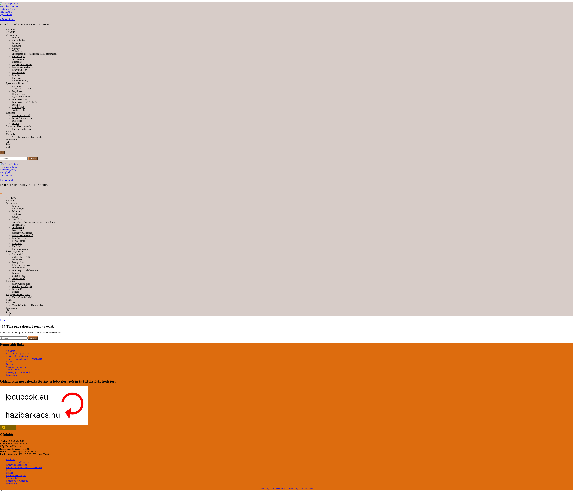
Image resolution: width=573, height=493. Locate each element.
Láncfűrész (17, 75)
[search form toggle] (2, 152)
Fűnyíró (15, 37)
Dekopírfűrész (18, 94)
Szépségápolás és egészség (18, 126)
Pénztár (9, 364)
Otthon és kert (12, 35)
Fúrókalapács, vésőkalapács (25, 102)
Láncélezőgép (18, 107)
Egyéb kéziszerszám (21, 96)
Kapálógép (17, 78)
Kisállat (9, 131)
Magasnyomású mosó (22, 64)
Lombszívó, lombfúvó (22, 67)
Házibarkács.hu (7, 19)
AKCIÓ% (11, 29)
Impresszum (11, 139)
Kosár (9, 361)
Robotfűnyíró (18, 40)
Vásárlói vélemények (16, 367)
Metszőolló (17, 51)
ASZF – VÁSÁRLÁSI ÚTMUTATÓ (24, 359)
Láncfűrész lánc (19, 70)
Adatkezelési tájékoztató (17, 353)
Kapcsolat (10, 134)
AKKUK (10, 32)
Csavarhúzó (17, 86)
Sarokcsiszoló (18, 110)
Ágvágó (16, 48)
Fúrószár (16, 104)
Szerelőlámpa (18, 56)
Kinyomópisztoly (20, 80)
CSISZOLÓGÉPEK (21, 88)
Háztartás (10, 113)
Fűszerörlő (17, 121)
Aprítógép (16, 45)
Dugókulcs (17, 91)
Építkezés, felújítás (15, 83)
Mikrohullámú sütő (21, 115)
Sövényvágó (18, 59)
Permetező (17, 62)
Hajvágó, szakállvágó (22, 129)
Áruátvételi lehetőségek (17, 356)
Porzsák (15, 123)
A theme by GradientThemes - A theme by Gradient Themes (286, 488)
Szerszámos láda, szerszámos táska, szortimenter (34, 53)
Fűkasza (16, 43)
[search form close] (1, 162)
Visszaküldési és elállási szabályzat (28, 137)
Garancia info (12, 369)
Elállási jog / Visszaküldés (18, 372)
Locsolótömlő (18, 72)
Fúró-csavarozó (19, 99)
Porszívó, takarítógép (22, 118)
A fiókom (10, 351)
